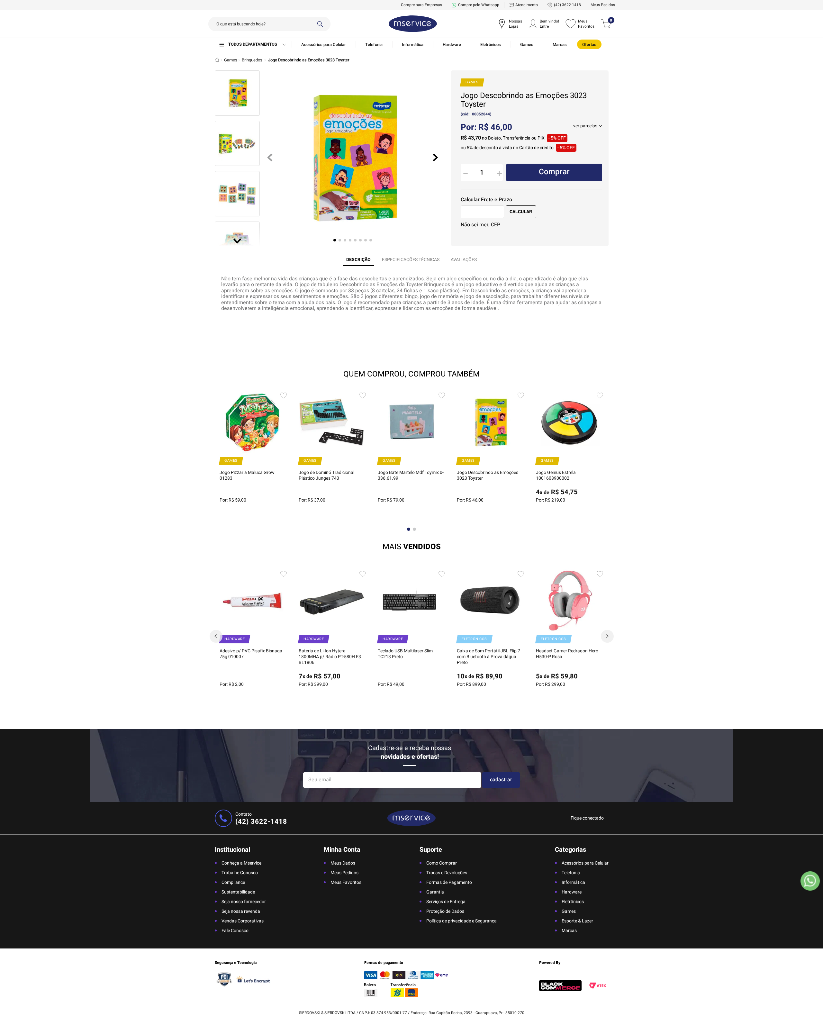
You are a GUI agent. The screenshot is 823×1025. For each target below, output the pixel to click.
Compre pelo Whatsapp (478, 5)
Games (230, 60)
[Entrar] (544, 24)
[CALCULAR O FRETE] (521, 211)
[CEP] (482, 211)
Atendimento (526, 5)
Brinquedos (252, 60)
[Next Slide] (607, 636)
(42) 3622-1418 (567, 5)
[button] (587, 126)
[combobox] (269, 24)
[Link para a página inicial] (217, 60)
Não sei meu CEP (480, 225)
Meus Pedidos (603, 5)
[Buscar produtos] (320, 24)
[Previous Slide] (216, 636)
